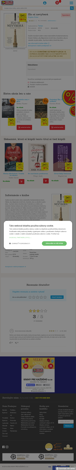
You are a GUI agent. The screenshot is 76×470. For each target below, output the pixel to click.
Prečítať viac (55, 234)
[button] (38, 237)
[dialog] (38, 235)
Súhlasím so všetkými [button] (54, 243)
